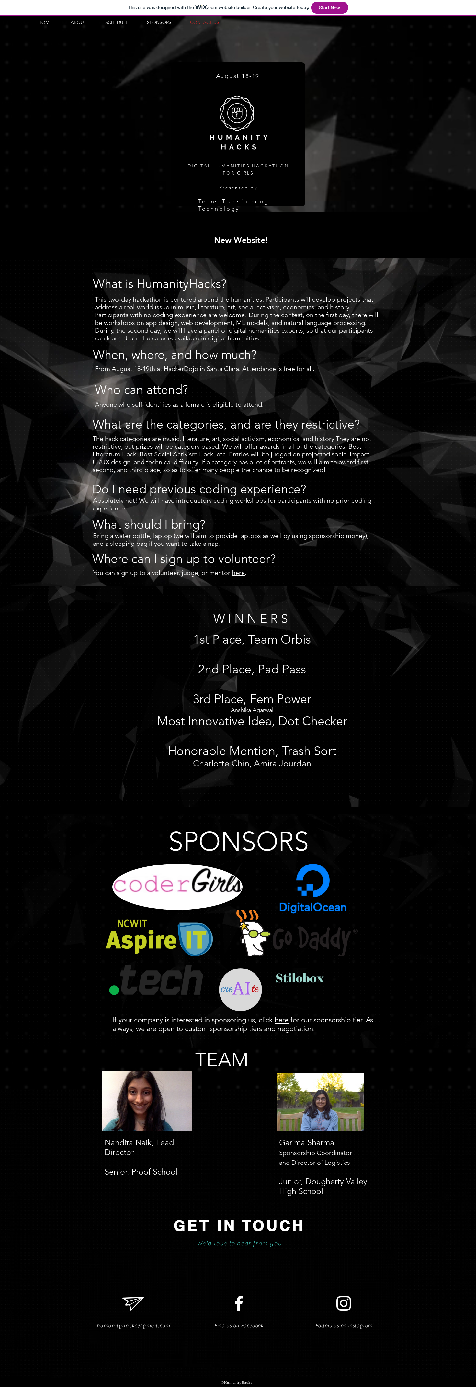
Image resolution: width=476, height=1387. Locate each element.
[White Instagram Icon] (344, 1303)
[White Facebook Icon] (239, 1303)
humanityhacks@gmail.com (133, 1326)
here (238, 573)
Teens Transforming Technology (233, 205)
